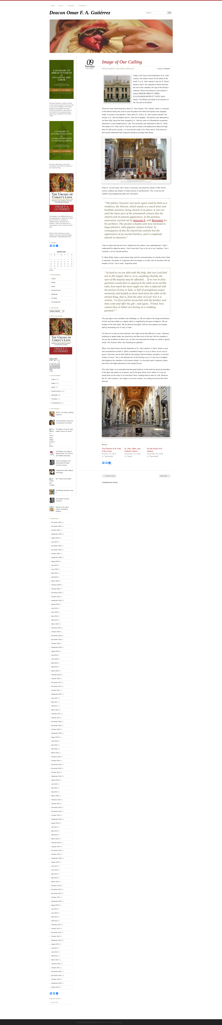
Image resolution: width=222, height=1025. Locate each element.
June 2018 (54, 659)
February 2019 (56, 628)
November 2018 (56, 639)
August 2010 (55, 987)
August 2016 (55, 737)
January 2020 (55, 589)
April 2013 (54, 878)
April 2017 (54, 706)
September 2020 (56, 557)
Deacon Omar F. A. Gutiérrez (79, 12)
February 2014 (56, 842)
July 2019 (54, 608)
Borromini (157, 220)
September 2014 (56, 819)
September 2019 (56, 600)
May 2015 (54, 788)
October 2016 (55, 729)
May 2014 (54, 831)
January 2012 (55, 928)
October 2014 (55, 815)
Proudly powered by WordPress (88, 1022)
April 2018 (54, 667)
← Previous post (109, 476)
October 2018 (55, 643)
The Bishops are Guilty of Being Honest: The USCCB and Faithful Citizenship (64, 453)
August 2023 (55, 538)
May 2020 (54, 573)
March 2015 (55, 795)
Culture (53, 278)
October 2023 (55, 530)
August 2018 (55, 651)
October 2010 (55, 979)
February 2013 (56, 885)
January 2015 (55, 803)
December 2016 (56, 721)
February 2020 (56, 585)
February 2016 (56, 756)
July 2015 (54, 784)
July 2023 (54, 542)
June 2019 (54, 612)
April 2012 (54, 921)
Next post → (164, 476)
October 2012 (55, 897)
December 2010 (56, 971)
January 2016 (55, 760)
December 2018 (56, 635)
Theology (54, 298)
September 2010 (56, 983)
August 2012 (55, 905)
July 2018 (54, 655)
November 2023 (56, 526)
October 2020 (55, 553)
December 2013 (56, 850)
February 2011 (55, 963)
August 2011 (55, 944)
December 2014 (56, 807)
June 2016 (54, 741)
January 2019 (55, 631)
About (61, 5)
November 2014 (56, 811)
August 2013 (55, 862)
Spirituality (130, 69)
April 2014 (54, 835)
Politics (53, 282)
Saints (53, 286)
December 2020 (56, 546)
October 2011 (55, 936)
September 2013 (56, 858)
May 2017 (54, 702)
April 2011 (54, 956)
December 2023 (56, 522)
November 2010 (56, 975)
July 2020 (54, 565)
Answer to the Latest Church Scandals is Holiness (62, 509)
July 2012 (54, 909)
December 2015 (56, 764)
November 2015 (56, 768)
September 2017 (56, 694)
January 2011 (55, 967)
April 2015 (54, 792)
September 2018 (56, 647)
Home (53, 5)
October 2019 (55, 596)
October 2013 (55, 854)
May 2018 (54, 663)
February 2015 (56, 799)
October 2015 (55, 772)
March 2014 (55, 838)
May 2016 (54, 745)
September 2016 (56, 733)
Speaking (71, 5)
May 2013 (54, 874)
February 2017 (56, 713)
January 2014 (55, 846)
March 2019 (55, 624)
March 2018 (55, 671)
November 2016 (56, 725)
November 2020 (56, 550)
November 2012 (56, 893)
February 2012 (56, 924)
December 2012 (56, 889)
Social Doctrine (56, 290)
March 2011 (55, 960)
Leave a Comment (164, 69)
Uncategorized (55, 302)
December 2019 (56, 592)
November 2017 (56, 686)
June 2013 (54, 870)
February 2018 (56, 674)
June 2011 (54, 952)
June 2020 (54, 569)
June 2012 (54, 913)
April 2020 (54, 577)
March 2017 (55, 710)
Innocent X (139, 220)
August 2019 (55, 604)
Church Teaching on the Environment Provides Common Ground (63, 463)
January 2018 (55, 678)
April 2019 (54, 620)
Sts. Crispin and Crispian (63, 479)
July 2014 (54, 827)
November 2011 (56, 932)
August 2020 (55, 561)
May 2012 (54, 917)
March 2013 (55, 881)
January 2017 (55, 717)
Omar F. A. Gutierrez (116, 69)
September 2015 (56, 776)
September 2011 (56, 940)
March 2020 (55, 581)
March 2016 (55, 752)
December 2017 (56, 682)
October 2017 (55, 690)
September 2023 (56, 534)
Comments (82, 5)
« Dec (51, 270)
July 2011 (54, 948)
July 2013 (54, 866)
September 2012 (56, 901)
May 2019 (54, 616)
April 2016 (54, 749)
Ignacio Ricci (117, 1022)
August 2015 (55, 780)
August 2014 (55, 823)
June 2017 (54, 698)
